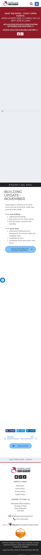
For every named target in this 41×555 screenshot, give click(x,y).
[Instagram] (20, 477)
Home (11, 459)
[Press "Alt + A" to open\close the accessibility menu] (2, 280)
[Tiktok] (24, 477)
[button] (37, 4)
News (30, 185)
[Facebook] (16, 477)
